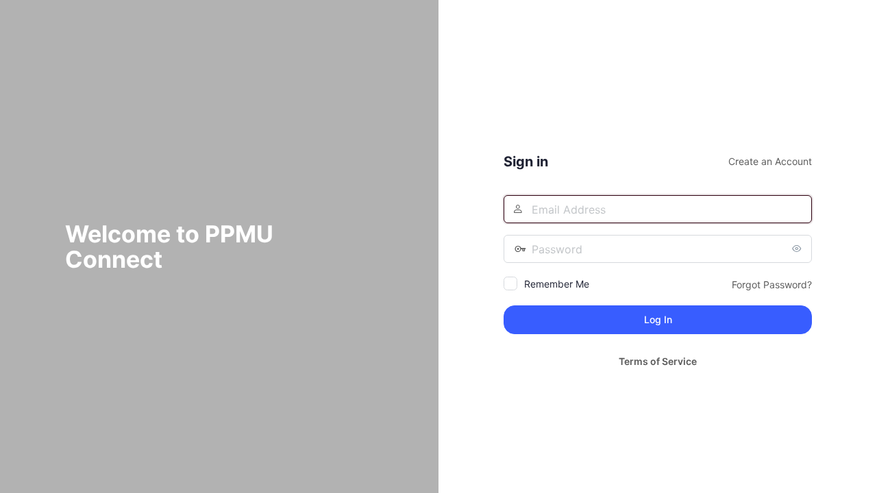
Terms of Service (658, 361)
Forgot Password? (772, 284)
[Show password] (798, 248)
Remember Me (556, 284)
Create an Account (770, 161)
